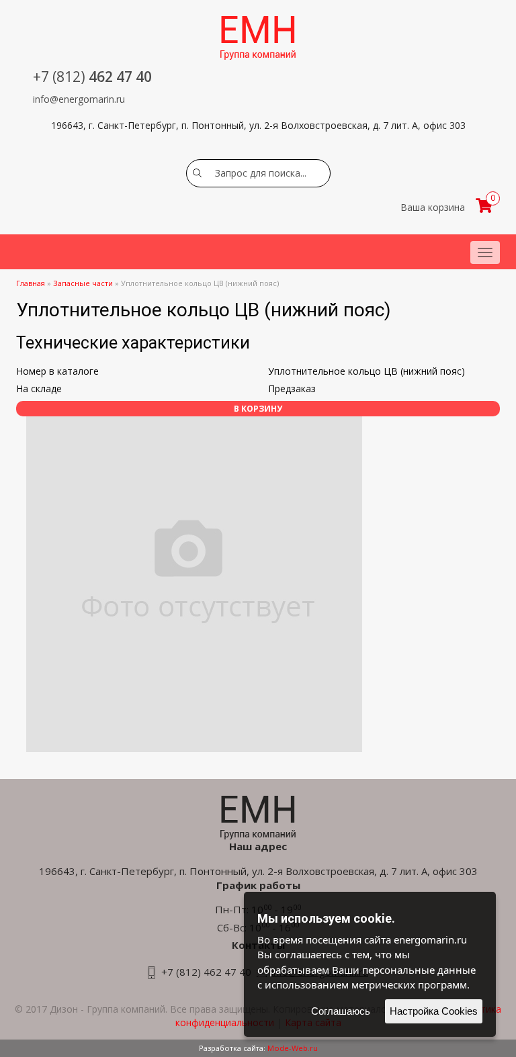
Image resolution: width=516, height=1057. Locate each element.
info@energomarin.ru (79, 99)
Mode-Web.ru (292, 1048)
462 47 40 (92, 76)
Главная (30, 283)
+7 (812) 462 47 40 (206, 971)
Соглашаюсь (340, 1011)
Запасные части (83, 283)
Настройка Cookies (434, 1011)
